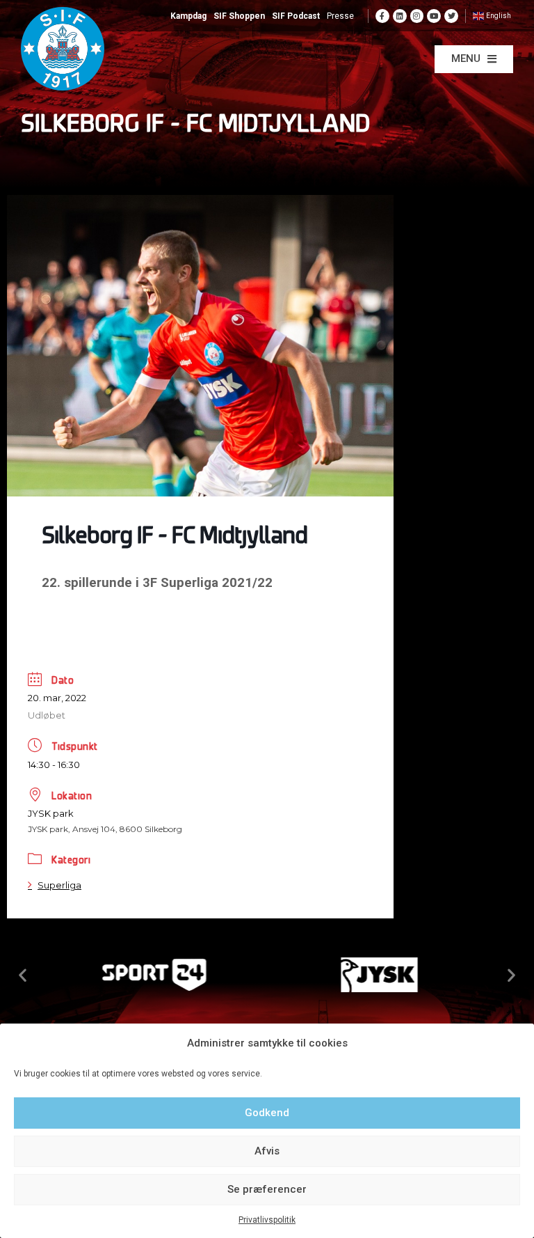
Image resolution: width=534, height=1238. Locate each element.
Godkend (267, 1112)
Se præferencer (267, 1189)
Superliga (59, 885)
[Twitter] (451, 16)
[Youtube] (434, 16)
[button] (474, 59)
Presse (340, 16)
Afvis (267, 1151)
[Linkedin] (400, 16)
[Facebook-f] (382, 16)
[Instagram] (417, 16)
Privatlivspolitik (267, 1220)
